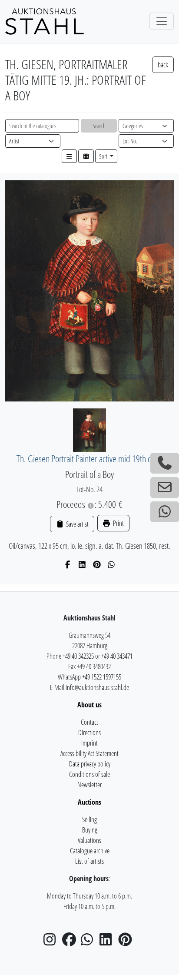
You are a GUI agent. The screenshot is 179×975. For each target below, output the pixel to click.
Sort (104, 156)
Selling (89, 819)
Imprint (89, 743)
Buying (89, 830)
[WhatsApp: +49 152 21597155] (164, 511)
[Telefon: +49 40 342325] (164, 463)
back (163, 65)
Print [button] (118, 523)
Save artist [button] (76, 524)
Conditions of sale (89, 774)
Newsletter (89, 784)
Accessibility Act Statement (89, 753)
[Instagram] (52, 942)
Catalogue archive (89, 851)
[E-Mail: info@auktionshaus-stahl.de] (164, 487)
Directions (89, 732)
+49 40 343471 (117, 656)
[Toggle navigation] (161, 21)
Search (99, 126)
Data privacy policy (89, 764)
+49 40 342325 (78, 656)
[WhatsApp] (111, 564)
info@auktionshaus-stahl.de (97, 687)
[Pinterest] (97, 564)
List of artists (89, 861)
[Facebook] (68, 564)
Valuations (89, 840)
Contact (89, 722)
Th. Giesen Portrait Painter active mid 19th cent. (90, 458)
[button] (69, 156)
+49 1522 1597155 (101, 677)
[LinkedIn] (82, 564)
